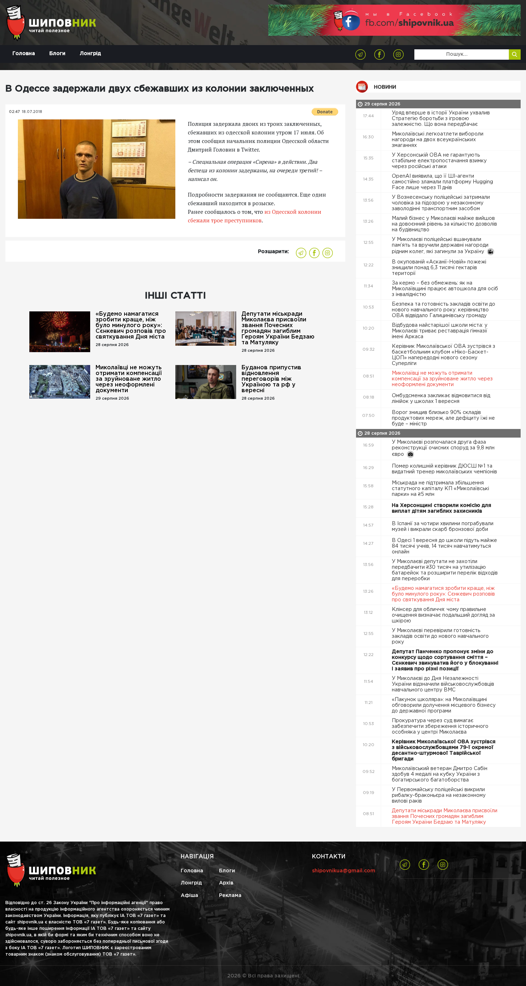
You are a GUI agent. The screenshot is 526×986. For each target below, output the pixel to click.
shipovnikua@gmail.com (343, 871)
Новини (385, 87)
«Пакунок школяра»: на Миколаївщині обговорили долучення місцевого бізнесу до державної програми (444, 705)
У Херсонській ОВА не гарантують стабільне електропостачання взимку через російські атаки (439, 161)
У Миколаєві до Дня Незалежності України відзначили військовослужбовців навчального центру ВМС (443, 684)
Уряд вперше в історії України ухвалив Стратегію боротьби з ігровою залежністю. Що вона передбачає (441, 119)
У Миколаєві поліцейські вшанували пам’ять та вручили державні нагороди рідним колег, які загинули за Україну (440, 245)
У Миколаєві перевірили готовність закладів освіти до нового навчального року (440, 636)
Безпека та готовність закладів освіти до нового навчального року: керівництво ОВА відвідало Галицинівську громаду (443, 310)
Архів (226, 883)
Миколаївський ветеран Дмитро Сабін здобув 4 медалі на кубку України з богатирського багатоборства (439, 774)
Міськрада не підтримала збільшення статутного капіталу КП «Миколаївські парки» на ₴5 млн (440, 489)
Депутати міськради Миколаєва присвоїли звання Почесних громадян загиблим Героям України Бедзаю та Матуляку (278, 328)
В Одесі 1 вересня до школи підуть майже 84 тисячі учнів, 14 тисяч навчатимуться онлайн (444, 546)
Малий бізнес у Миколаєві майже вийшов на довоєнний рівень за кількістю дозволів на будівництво (444, 224)
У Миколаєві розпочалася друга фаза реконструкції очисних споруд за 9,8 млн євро (443, 448)
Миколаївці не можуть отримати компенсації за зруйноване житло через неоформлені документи (129, 379)
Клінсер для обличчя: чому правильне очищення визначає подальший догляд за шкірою (443, 615)
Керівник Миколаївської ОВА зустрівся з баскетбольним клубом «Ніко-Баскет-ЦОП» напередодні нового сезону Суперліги (443, 355)
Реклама (230, 895)
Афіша (189, 895)
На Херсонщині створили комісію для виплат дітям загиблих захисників (441, 508)
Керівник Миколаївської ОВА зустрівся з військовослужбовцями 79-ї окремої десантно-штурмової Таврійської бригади (444, 750)
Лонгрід (90, 53)
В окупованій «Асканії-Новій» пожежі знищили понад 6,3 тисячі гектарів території (439, 268)
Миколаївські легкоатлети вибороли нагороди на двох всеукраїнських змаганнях (437, 140)
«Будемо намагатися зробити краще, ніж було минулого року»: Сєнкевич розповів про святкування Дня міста (131, 325)
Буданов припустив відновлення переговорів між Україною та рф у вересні (271, 379)
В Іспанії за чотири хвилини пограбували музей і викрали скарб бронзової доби (442, 527)
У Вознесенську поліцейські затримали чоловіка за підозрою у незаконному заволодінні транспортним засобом (441, 203)
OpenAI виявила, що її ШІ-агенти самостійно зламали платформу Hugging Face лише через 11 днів (442, 182)
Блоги (57, 53)
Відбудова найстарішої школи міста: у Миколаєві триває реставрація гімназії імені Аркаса (439, 331)
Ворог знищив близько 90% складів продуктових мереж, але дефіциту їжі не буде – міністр (443, 418)
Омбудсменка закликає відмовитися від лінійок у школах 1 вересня (441, 399)
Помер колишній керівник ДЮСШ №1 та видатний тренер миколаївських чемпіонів (445, 469)
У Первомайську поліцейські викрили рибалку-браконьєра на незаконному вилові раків (439, 795)
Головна (24, 53)
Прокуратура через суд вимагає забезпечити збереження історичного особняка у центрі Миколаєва (440, 726)
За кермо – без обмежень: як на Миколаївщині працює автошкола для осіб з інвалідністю (445, 289)
